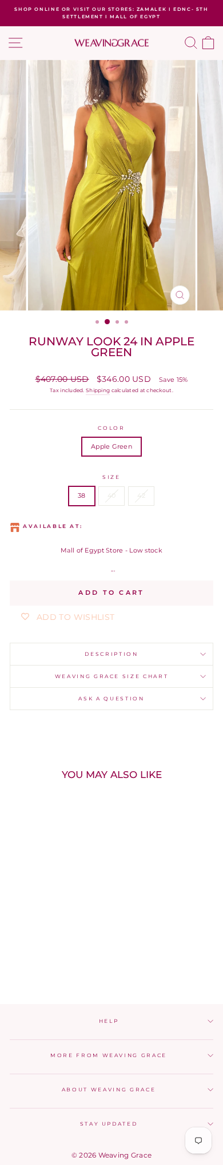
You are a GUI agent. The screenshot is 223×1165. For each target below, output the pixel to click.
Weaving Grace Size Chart (112, 676)
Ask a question (111, 698)
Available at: (52, 526)
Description (111, 654)
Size (111, 477)
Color (111, 428)
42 (141, 495)
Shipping (98, 390)
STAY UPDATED (109, 1123)
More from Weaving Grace (108, 1055)
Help (109, 1021)
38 (82, 495)
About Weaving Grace (109, 1089)
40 (111, 495)
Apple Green (111, 446)
